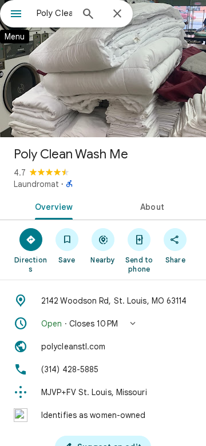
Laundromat (36, 184)
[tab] (51, 206)
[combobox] (54, 13)
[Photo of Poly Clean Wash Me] (103, 68)
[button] (103, 323)
